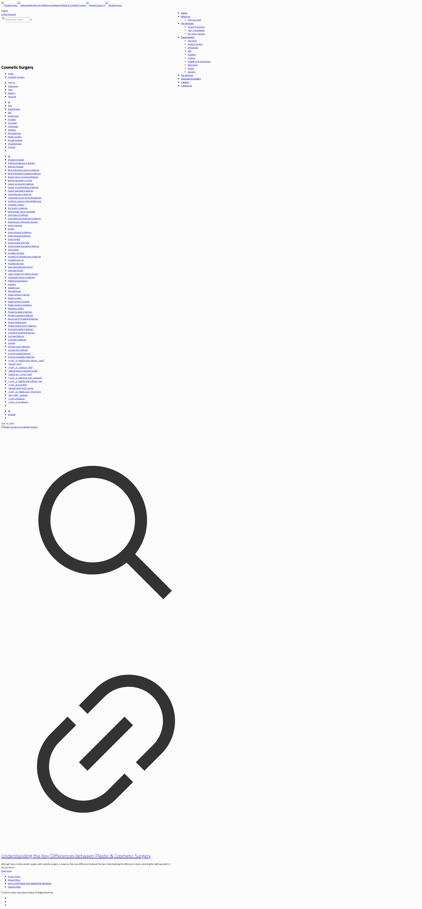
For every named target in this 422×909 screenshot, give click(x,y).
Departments (14, 109)
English (4, 11)
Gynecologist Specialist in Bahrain (23, 246)
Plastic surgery (14, 298)
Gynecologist (14, 239)
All (9, 102)
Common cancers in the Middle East (24, 201)
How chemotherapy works (20, 267)
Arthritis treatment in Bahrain (21, 163)
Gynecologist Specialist (18, 243)
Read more (6, 871)
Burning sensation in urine (20, 180)
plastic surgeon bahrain (19, 295)
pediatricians (14, 288)
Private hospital (15, 140)
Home (11, 74)
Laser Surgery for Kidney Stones (23, 274)
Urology (11, 147)
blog (10, 106)
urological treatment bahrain (21, 333)
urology (11, 343)
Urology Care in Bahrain (19, 347)
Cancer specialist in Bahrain (20, 191)
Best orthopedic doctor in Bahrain (23, 170)
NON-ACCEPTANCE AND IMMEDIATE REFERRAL (30, 883)
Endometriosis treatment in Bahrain (24, 218)
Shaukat (11, 414)
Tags (10, 90)
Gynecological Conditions (19, 232)
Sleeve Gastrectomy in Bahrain (22, 326)
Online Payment (8, 14)
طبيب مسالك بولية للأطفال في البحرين (25, 381)
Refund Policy (14, 880)
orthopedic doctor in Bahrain (21, 277)
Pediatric (12, 130)
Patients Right (14, 887)
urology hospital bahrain (19, 353)
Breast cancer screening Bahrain (23, 177)
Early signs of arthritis (18, 215)
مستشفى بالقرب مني (18, 395)
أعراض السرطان (14, 364)
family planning (15, 225)
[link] (31, 20)
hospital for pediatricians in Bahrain (24, 257)
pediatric (12, 284)
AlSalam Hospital (16, 160)
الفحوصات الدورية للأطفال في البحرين (25, 378)
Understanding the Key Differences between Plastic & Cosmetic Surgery (76, 855)
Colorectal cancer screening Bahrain (25, 198)
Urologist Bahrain (16, 336)
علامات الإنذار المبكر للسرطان (20, 388)
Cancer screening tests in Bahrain (23, 187)
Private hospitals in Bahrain (20, 315)
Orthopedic (13, 126)
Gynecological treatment (19, 236)
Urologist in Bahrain (17, 340)
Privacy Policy (14, 877)
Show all (12, 97)
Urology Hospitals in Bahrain (21, 357)
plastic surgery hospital (18, 302)
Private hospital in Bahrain (20, 312)
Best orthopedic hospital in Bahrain (24, 174)
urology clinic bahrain (18, 350)
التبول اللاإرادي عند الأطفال (20, 374)
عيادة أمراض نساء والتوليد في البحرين (24, 392)
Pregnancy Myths (16, 308)
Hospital (12, 119)
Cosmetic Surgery (16, 77)
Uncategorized (15, 144)
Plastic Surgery (15, 137)
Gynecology (13, 116)
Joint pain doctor (15, 270)
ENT (10, 113)
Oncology (12, 123)
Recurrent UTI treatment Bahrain (23, 319)
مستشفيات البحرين (16, 398)
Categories (13, 86)
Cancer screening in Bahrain (21, 184)
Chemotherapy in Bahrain (19, 194)
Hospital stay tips (16, 263)
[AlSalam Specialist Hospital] (61, 5)
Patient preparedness (18, 281)
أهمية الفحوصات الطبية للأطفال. (23, 371)
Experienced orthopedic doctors (23, 222)
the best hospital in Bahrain (20, 329)
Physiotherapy (14, 133)
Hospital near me (16, 260)
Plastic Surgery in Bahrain (20, 305)
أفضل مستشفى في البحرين (20, 367)
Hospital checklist (16, 253)
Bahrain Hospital (15, 167)
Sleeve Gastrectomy (17, 322)
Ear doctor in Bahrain (18, 208)
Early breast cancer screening (21, 212)
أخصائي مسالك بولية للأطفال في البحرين (26, 360)
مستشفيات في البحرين (18, 402)
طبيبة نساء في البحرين (17, 385)
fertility (11, 229)
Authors (11, 93)
